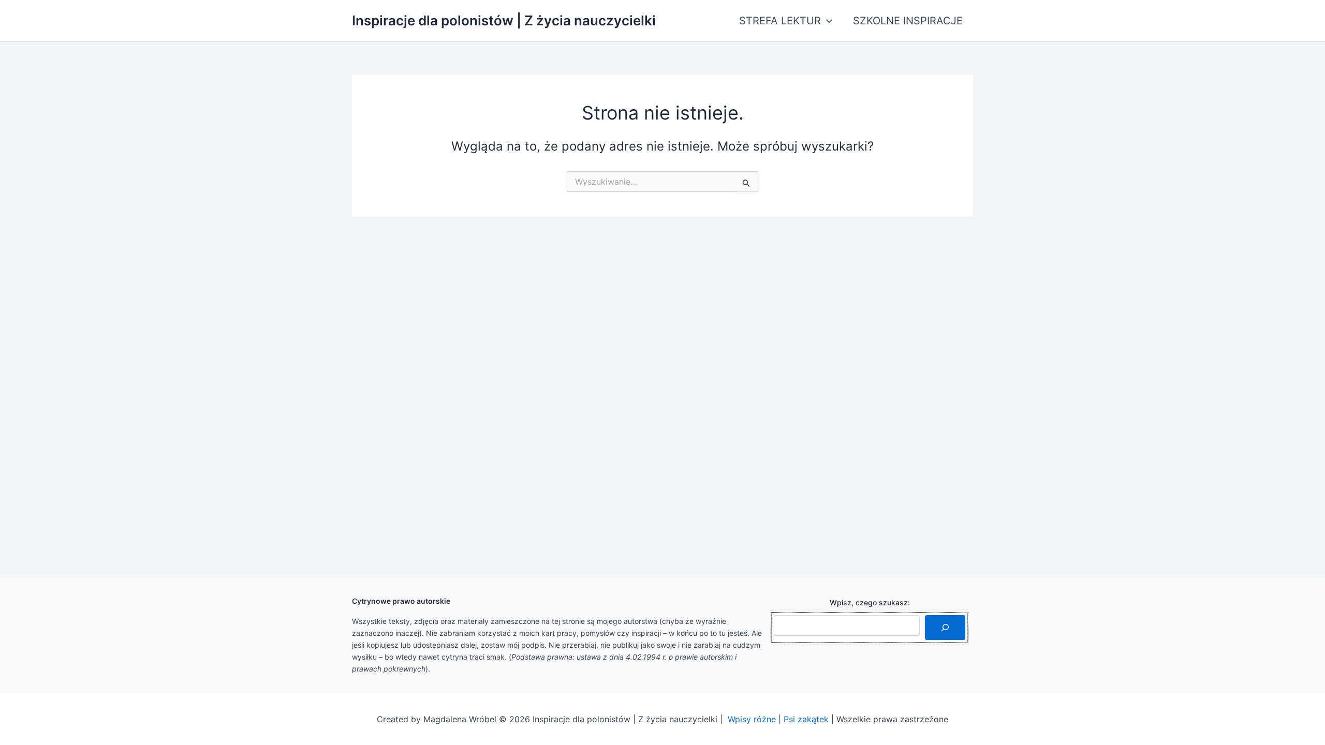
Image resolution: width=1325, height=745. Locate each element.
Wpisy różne (752, 719)
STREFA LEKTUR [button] (780, 20)
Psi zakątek (806, 719)
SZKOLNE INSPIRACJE (908, 20)
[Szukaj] (945, 627)
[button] (826, 20)
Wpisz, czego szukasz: (870, 602)
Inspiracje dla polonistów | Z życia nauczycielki (504, 20)
